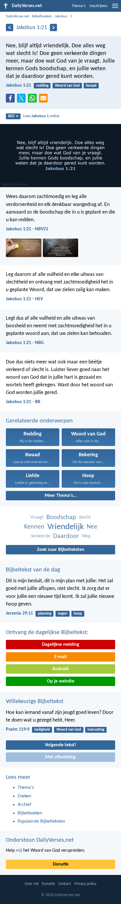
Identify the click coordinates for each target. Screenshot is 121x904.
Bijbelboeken (42, 16)
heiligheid (42, 730)
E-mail (60, 657)
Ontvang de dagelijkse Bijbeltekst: (47, 632)
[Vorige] (9, 27)
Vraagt (37, 517)
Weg (86, 536)
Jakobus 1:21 (18, 85)
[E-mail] (44, 100)
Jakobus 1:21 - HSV (24, 299)
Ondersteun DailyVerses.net (40, 840)
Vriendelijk (65, 527)
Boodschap (61, 517)
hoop (78, 613)
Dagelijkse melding (60, 644)
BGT (11, 116)
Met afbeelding (60, 757)
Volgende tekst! (60, 745)
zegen (62, 613)
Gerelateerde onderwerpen (39, 421)
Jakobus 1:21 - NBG (25, 343)
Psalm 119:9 (17, 729)
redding (42, 86)
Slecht (84, 517)
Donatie (60, 864)
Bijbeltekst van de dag (33, 570)
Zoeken (24, 796)
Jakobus (61, 16)
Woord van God (67, 86)
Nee (92, 527)
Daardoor (66, 536)
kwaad (91, 86)
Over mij (31, 884)
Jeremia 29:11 (19, 613)
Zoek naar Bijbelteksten (60, 549)
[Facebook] (11, 100)
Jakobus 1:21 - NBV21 (27, 229)
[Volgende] (53, 27)
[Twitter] (22, 100)
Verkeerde (40, 536)
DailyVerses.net (17, 16)
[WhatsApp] (33, 98)
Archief (24, 804)
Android (60, 669)
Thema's (78, 6)
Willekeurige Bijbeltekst (34, 702)
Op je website (60, 681)
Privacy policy (85, 884)
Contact (64, 884)
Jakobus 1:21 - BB (23, 402)
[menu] (115, 8)
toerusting (96, 730)
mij (19, 850)
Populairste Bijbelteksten (41, 821)
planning (44, 613)
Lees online (41, 116)
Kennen (34, 527)
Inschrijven (98, 6)
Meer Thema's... (60, 495)
